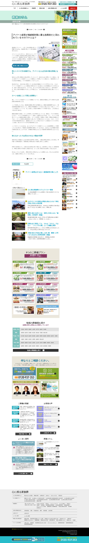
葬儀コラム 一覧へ (48, 464)
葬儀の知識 (42, 8)
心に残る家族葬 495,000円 (42, 499)
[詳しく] (24, 310)
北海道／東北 (16, 329)
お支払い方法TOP (40, 503)
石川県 (22, 335)
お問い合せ (26, 522)
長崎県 (26, 345)
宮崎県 (37, 345)
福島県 (41, 329)
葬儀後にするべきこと (28, 520)
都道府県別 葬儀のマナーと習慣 (36, 518)
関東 (16, 332)
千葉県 (41, 332)
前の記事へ (30, 29)
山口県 (37, 342)
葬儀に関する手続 (44, 520)
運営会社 (60, 495)
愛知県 (44, 335)
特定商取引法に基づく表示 (40, 522)
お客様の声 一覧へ (48, 432)
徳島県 (48, 342)
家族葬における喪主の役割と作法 (51, 518)
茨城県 (29, 332)
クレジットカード (54, 503)
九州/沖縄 (50, 510)
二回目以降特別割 (59, 505)
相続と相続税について (60, 520)
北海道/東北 (26, 510)
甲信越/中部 (36, 510)
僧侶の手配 (39, 500)
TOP (15, 8)
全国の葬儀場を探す (52, 8)
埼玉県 (33, 332)
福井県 (29, 335)
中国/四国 (45, 510)
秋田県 (26, 329)
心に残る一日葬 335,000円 (29, 499)
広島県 (33, 342)
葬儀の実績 (36, 495)
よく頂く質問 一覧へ (23, 473)
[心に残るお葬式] (24, 299)
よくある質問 (64, 8)
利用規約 (32, 522)
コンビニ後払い (62, 503)
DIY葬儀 (69, 506)
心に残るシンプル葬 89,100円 (38, 498)
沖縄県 (49, 345)
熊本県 (33, 345)
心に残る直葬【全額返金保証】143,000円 (54, 498)
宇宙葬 (74, 520)
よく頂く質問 (27, 515)
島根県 (26, 342)
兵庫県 (33, 339)
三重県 (55, 335)
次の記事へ (40, 29)
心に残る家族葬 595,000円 (54, 499)
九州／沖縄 (16, 345)
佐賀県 (29, 345)
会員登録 (42, 505)
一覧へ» (35, 29)
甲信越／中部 (16, 335)
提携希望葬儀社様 (69, 522)
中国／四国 (16, 342)
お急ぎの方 (72, 8)
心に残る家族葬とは (23, 8)
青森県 (29, 329)
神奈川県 (45, 332)
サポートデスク (54, 495)
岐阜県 (52, 335)
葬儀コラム (17, 23)
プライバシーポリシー (52, 522)
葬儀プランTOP (27, 498)
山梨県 (37, 335)
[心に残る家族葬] (24, 288)
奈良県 (29, 339)
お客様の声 (42, 495)
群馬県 (22, 332)
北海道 (22, 329)
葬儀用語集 (37, 520)
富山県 (26, 335)
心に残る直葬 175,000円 (69, 498)
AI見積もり (39, 507)
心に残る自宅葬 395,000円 (29, 500)
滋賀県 (37, 339)
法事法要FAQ (52, 520)
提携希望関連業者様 (28, 524)
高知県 (52, 342)
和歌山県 (42, 339)
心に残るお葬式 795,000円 (66, 499)
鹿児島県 (45, 345)
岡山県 (29, 342)
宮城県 (44, 329)
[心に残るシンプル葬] (24, 266)
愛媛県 (44, 342)
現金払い (68, 503)
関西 (16, 339)
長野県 (41, 335)
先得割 (38, 505)
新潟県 (33, 335)
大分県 (41, 345)
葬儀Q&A (69, 518)
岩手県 (37, 329)
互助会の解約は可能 (63, 506)
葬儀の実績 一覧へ (23, 433)
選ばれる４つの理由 (28, 495)
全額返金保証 (67, 505)
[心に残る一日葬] (47, 266)
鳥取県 (22, 342)
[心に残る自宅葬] (47, 299)
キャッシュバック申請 (41, 506)
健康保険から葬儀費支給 (52, 506)
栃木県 (26, 332)
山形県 (33, 329)
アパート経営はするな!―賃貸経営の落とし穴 (42, 172)
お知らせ (47, 495)
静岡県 (48, 335)
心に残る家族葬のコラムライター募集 (40, 190)
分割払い (47, 503)
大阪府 (22, 339)
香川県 (41, 342)
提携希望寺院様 (61, 522)
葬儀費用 (34, 8)
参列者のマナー (63, 518)
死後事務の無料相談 (50, 505)
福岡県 (22, 345)
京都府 (26, 339)
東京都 (37, 332)
